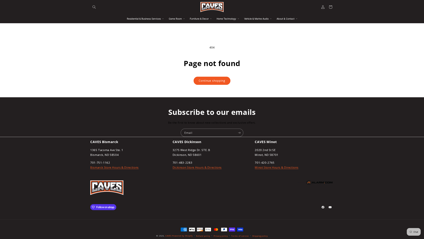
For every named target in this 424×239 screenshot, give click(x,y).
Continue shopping (212, 80)
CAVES (168, 236)
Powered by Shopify (182, 236)
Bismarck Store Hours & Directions (114, 167)
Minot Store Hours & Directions (276, 167)
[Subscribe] (239, 133)
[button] (94, 7)
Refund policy (203, 236)
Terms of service (240, 236)
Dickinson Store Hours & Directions (197, 167)
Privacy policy (221, 236)
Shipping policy (260, 236)
